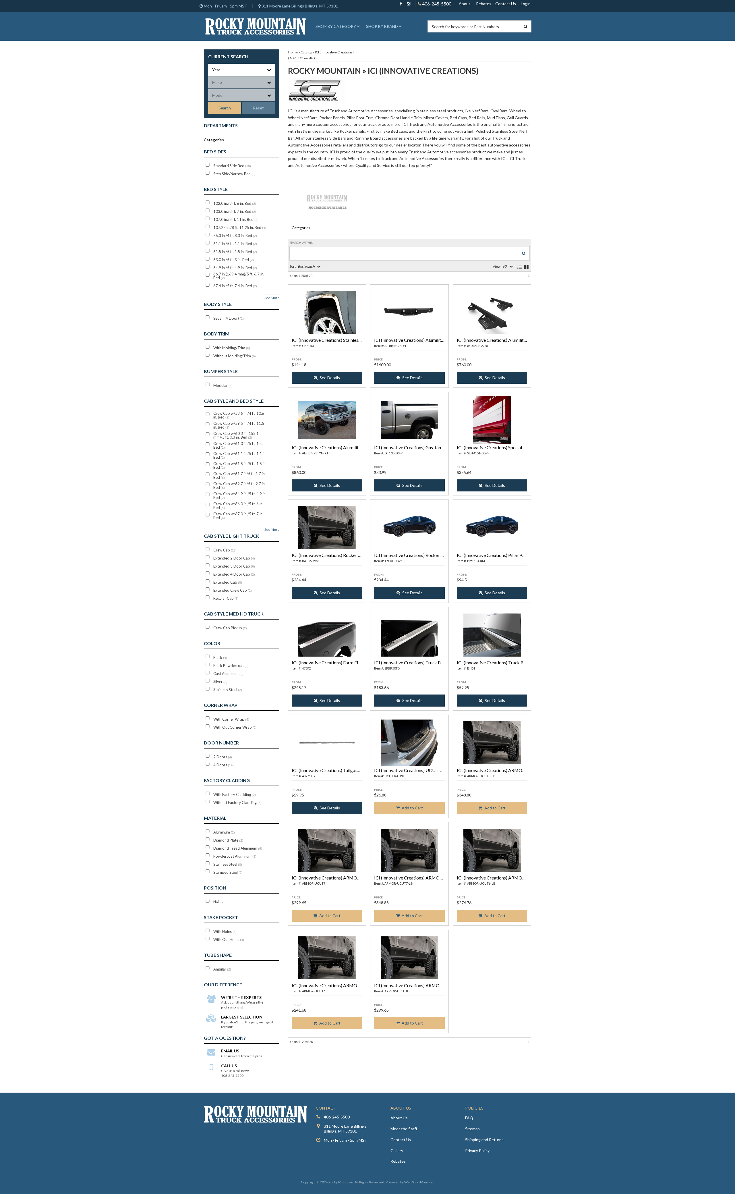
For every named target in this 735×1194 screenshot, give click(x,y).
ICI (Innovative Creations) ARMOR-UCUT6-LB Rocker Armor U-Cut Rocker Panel (492, 877)
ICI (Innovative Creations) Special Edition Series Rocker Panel (492, 447)
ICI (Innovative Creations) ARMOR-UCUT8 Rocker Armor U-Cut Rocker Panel (409, 985)
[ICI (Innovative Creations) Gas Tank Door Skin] (409, 420)
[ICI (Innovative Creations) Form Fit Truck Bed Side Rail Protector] (327, 635)
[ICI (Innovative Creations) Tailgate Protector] (327, 743)
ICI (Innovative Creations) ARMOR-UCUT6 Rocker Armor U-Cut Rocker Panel (327, 985)
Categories (301, 227)
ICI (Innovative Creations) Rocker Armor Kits (327, 555)
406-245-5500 (436, 3)
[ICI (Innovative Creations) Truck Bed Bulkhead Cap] (492, 635)
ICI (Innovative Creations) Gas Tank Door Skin (409, 447)
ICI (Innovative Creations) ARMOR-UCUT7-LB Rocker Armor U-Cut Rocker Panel (409, 877)
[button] (337, 26)
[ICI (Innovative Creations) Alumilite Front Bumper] (327, 420)
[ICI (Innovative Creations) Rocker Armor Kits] (327, 528)
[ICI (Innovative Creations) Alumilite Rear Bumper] (409, 312)
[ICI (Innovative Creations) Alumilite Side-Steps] (492, 312)
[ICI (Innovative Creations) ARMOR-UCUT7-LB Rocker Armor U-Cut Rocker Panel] (409, 850)
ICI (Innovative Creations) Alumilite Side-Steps (492, 340)
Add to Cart (412, 807)
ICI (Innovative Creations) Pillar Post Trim (492, 555)
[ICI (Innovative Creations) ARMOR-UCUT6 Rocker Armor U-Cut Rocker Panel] (327, 958)
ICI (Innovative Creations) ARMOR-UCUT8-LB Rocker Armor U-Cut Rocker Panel (492, 770)
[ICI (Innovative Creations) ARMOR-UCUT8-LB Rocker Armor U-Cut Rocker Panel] (492, 743)
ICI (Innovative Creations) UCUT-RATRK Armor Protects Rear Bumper (409, 770)
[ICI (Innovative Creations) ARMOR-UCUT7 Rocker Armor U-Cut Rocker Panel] (327, 850)
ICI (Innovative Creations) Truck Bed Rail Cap (409, 662)
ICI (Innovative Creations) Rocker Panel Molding (409, 555)
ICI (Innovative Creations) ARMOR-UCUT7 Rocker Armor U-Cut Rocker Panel (327, 877)
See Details (330, 377)
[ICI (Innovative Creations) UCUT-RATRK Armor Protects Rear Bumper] (409, 743)
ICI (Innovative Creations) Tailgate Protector (327, 770)
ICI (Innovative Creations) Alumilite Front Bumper (327, 447)
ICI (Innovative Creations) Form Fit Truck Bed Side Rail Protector (327, 662)
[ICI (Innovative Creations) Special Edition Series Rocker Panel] (492, 420)
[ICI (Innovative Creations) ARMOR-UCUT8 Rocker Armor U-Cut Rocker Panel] (409, 958)
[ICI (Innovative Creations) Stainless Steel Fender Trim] (327, 312)
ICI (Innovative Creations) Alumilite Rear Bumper (409, 340)
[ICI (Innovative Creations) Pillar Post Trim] (492, 528)
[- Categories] (327, 201)
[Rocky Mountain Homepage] (256, 26)
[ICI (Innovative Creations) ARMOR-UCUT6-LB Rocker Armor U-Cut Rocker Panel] (492, 850)
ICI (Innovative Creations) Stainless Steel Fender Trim (327, 340)
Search (224, 107)
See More (271, 298)
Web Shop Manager (419, 1182)
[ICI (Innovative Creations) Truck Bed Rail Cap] (409, 635)
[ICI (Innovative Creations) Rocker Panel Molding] (409, 528)
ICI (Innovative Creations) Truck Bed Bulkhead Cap (492, 662)
